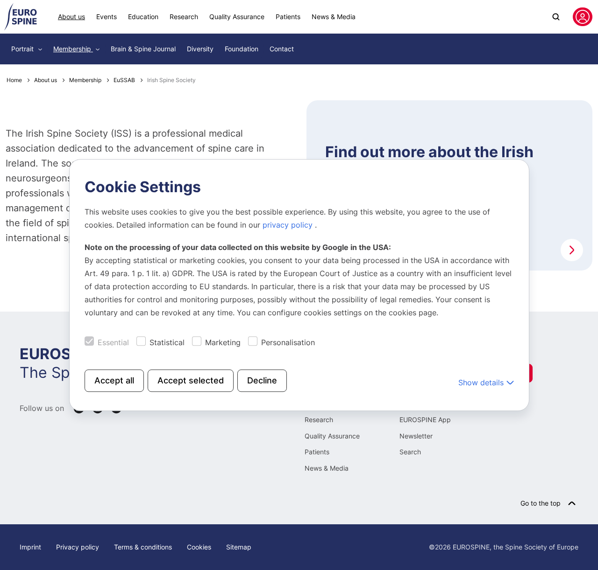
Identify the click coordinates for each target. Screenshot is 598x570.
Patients (288, 17)
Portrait (23, 49)
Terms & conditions (143, 547)
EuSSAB (124, 79)
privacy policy (289, 224)
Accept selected (190, 380)
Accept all (114, 380)
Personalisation (288, 342)
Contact (282, 49)
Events (106, 17)
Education (143, 17)
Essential (113, 342)
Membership (73, 49)
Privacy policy (77, 547)
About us (71, 17)
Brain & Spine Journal (143, 49)
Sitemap (238, 547)
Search (410, 452)
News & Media (334, 17)
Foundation (241, 49)
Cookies (199, 547)
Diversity (200, 49)
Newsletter (416, 436)
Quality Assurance (236, 17)
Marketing (223, 342)
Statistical (167, 342)
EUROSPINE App (425, 420)
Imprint (30, 547)
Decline (262, 380)
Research (184, 17)
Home (14, 79)
